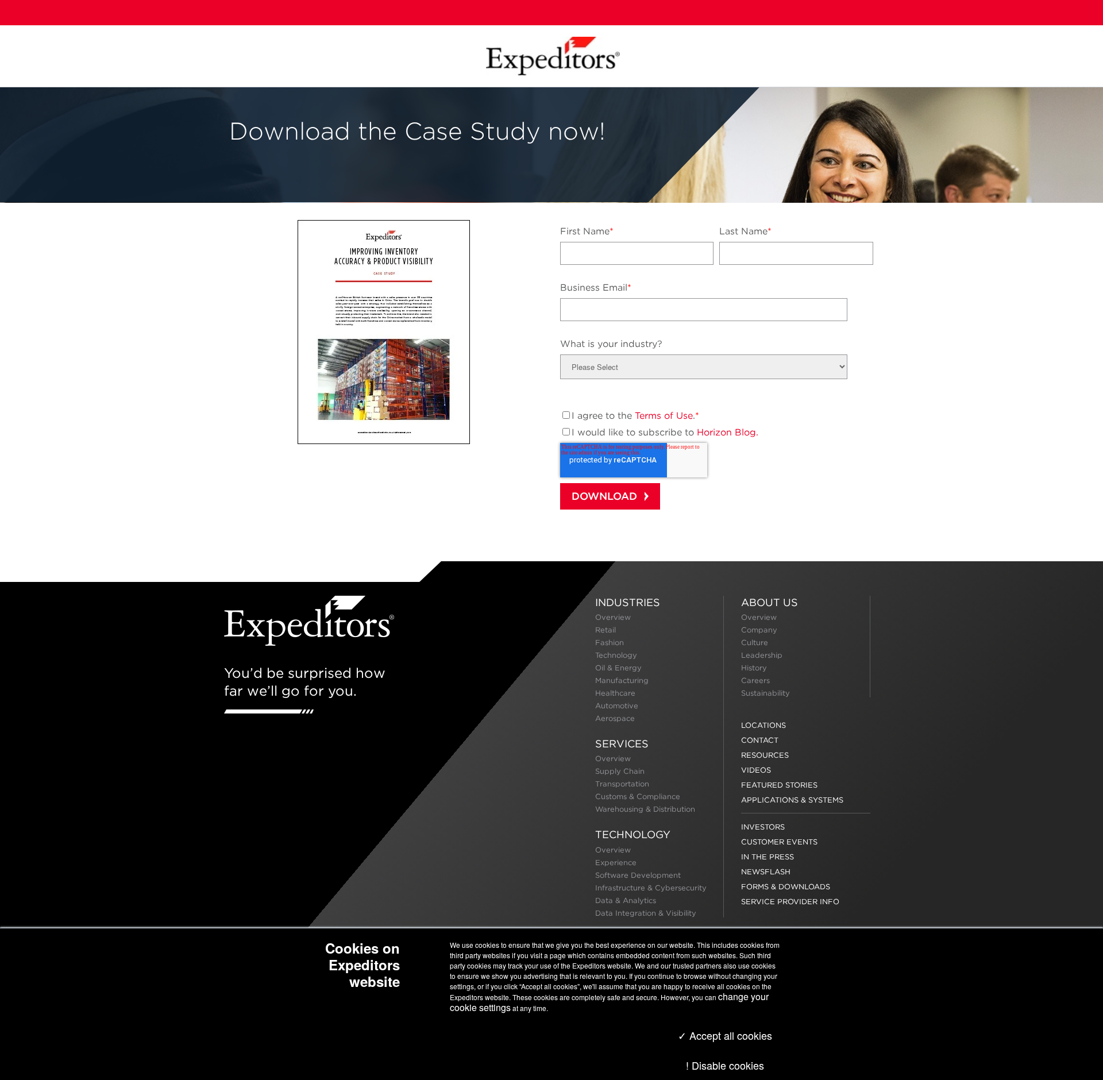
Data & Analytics (625, 900)
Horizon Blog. (727, 432)
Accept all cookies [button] (729, 1035)
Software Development (638, 875)
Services (622, 744)
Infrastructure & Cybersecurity (651, 888)
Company (759, 630)
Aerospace (615, 718)
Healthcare (615, 693)
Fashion (609, 642)
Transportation (622, 784)
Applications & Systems (792, 800)
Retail (605, 630)
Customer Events (779, 842)
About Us (769, 602)
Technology (616, 655)
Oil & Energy (618, 668)
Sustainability (765, 693)
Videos (756, 770)
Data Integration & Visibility (645, 913)
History (754, 668)
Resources (765, 755)
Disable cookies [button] (728, 1065)
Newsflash (765, 871)
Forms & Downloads (785, 886)
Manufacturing (622, 680)
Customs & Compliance (637, 796)
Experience (616, 862)
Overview (613, 617)
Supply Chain (620, 771)
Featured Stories (779, 785)
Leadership (761, 655)
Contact (759, 740)
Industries (627, 602)
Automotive (616, 705)
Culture (754, 642)
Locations (763, 725)
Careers (755, 680)
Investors (763, 827)
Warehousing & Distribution (645, 809)
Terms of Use (664, 415)
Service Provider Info (790, 901)
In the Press (767, 857)
